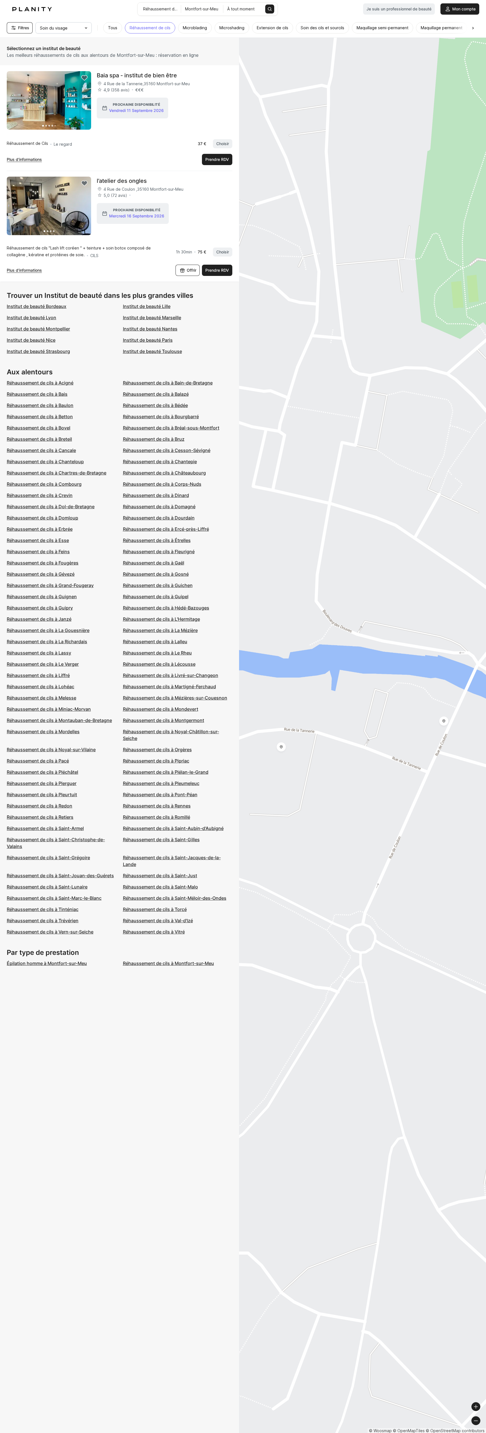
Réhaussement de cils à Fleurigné (159, 551)
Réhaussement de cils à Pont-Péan (160, 794)
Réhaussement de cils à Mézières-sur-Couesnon (175, 698)
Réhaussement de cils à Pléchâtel (42, 772)
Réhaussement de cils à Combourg (44, 484)
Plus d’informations (24, 159)
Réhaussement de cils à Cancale (41, 450)
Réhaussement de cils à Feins (38, 551)
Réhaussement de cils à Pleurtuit (42, 794)
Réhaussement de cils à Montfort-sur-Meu (168, 963)
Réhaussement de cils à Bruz (153, 439)
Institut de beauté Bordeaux (36, 306)
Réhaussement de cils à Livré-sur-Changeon (170, 675)
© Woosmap (380, 1430)
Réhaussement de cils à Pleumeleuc (161, 783)
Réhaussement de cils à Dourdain (159, 518)
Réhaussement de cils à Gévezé (41, 574)
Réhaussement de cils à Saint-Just (160, 875)
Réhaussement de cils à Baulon (40, 405)
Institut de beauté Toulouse (152, 351)
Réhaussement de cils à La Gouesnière (48, 630)
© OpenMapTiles (409, 1430)
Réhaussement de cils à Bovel (38, 428)
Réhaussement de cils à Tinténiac (42, 909)
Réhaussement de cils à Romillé (156, 817)
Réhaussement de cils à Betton (40, 416)
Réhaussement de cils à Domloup (42, 518)
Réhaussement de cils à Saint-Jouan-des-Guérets (60, 875)
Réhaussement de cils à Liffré (38, 675)
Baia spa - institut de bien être (137, 75)
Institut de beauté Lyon (31, 317)
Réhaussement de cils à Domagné (159, 506)
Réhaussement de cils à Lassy (39, 653)
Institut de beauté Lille (146, 306)
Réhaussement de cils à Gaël (153, 563)
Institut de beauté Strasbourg (38, 351)
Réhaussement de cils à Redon (39, 806)
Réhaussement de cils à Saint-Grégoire (48, 857)
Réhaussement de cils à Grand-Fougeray (50, 585)
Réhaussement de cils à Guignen (42, 596)
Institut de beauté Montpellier (38, 329)
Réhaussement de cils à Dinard (156, 495)
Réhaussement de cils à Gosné (156, 574)
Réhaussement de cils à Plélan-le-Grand (165, 772)
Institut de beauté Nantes (150, 329)
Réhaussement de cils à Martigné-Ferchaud (169, 686)
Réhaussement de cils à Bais (37, 394)
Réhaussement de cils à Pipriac (156, 761)
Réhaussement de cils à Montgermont (163, 720)
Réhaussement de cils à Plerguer (41, 783)
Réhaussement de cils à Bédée (155, 405)
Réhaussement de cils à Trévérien (42, 920)
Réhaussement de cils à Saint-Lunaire (47, 887)
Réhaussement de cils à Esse (38, 540)
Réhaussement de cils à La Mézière (160, 630)
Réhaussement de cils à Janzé (39, 619)
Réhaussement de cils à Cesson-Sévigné (166, 450)
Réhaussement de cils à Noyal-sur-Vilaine (51, 749)
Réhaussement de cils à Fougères (42, 563)
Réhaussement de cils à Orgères (157, 749)
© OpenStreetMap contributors (455, 1430)
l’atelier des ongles (122, 180)
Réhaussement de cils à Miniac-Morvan (49, 709)
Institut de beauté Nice (31, 340)
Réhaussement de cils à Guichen (158, 585)
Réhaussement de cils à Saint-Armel (45, 828)
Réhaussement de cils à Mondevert (160, 709)
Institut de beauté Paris (148, 340)
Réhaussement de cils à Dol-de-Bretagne (50, 506)
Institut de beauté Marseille (152, 317)
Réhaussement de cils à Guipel (155, 596)
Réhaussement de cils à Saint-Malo (160, 887)
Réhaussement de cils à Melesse (41, 698)
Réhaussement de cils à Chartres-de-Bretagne (56, 473)
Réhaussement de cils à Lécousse (159, 664)
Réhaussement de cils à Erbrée (40, 529)
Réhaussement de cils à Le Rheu (157, 653)
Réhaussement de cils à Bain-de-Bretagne (168, 383)
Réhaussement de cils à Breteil (39, 439)
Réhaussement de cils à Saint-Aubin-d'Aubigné (173, 828)
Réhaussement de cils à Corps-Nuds (162, 484)
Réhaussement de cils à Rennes (157, 806)
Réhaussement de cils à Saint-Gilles (161, 839)
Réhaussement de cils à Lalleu (155, 641)
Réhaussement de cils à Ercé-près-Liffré (166, 529)
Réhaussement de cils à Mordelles (43, 731)
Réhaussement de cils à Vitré (154, 932)
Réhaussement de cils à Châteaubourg (164, 473)
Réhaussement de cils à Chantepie (160, 461)
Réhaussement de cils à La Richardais (47, 641)
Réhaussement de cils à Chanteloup (45, 461)
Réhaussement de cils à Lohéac (40, 686)
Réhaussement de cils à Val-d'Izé (158, 920)
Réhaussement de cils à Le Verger (43, 664)
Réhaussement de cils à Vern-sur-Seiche (50, 932)
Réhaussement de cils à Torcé (155, 909)
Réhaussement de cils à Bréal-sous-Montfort (171, 428)
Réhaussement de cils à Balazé (156, 394)
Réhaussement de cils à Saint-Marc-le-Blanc (54, 898)
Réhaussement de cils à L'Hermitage (161, 619)
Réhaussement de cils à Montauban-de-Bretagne (59, 720)
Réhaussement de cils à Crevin (40, 495)
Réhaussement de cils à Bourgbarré (161, 416)
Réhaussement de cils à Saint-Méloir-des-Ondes (174, 898)
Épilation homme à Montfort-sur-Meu (47, 963)
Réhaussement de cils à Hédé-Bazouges (166, 608)
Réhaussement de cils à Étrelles (157, 540)
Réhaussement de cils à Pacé (38, 761)
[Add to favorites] (84, 78)
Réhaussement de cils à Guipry (40, 608)
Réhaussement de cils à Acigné (40, 383)
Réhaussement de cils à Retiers (40, 817)
